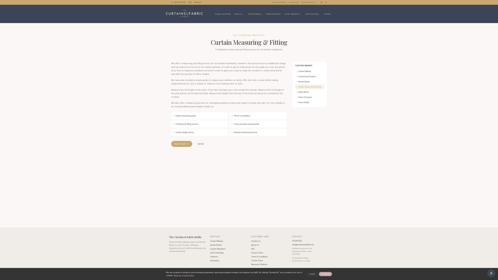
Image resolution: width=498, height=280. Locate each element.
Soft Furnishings (217, 253)
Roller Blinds (303, 92)
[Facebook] (326, 2)
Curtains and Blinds (223, 14)
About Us (197, 2)
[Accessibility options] (491, 273)
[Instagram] (321, 2)
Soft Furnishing (311, 14)
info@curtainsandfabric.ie (303, 244)
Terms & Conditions (279, 2)
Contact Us (255, 241)
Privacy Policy (294, 2)
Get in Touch (180, 144)
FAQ (190, 2)
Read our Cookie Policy (184, 275)
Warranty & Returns (308, 2)
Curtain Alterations (292, 14)
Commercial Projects (307, 76)
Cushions (214, 257)
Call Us (201, 144)
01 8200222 (297, 241)
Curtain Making (254, 14)
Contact (327, 14)
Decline (312, 274)
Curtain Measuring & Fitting (309, 87)
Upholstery (214, 260)
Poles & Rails (303, 102)
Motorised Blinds (273, 14)
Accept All (325, 274)
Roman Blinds (304, 81)
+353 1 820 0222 (179, 2)
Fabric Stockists (305, 97)
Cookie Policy (257, 260)
